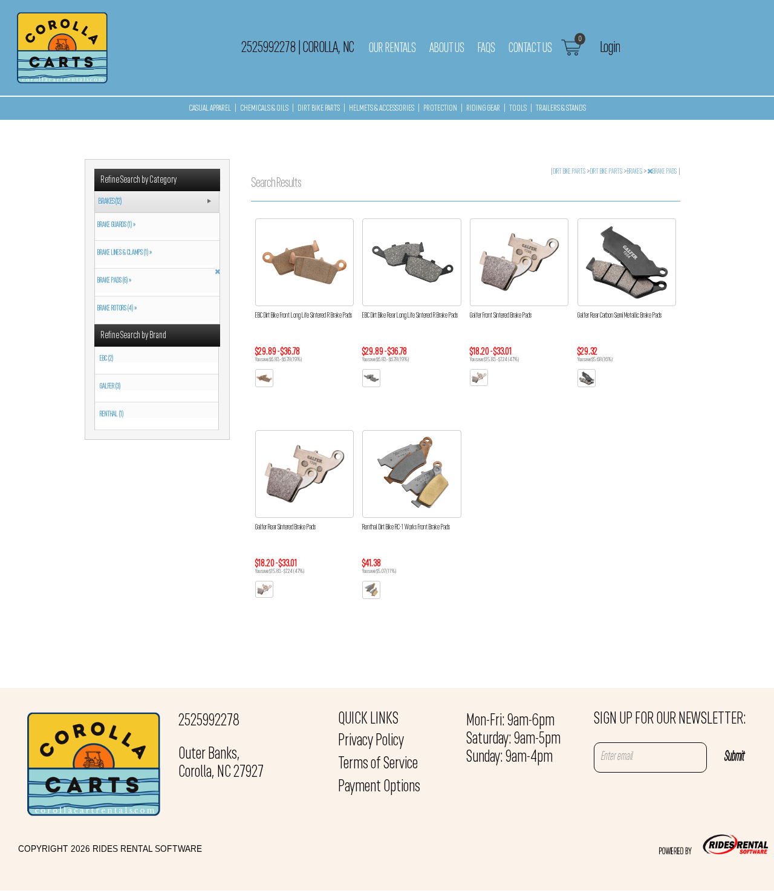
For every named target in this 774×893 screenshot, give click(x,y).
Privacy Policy (371, 741)
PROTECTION (440, 108)
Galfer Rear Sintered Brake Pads (285, 527)
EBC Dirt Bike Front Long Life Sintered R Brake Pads (303, 315)
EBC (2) (106, 358)
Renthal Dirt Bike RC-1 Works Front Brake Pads (406, 527)
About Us (446, 48)
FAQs (486, 48)
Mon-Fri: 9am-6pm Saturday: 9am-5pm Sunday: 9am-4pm (513, 739)
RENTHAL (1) (111, 414)
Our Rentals (392, 48)
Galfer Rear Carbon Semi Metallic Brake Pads (619, 315)
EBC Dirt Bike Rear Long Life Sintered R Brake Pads (410, 315)
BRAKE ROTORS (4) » (116, 308)
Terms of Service (378, 764)
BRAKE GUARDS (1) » (115, 225)
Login (610, 48)
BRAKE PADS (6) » (113, 280)
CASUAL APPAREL (210, 108)
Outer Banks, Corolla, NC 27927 (221, 763)
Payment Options (379, 787)
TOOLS (518, 108)
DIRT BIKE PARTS (319, 108)
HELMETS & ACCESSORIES (381, 108)
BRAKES (635, 171)
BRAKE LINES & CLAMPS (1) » (123, 253)
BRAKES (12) (110, 201)
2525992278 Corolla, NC (297, 48)
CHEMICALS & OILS (264, 108)
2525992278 (208, 721)
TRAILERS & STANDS (561, 108)
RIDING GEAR (483, 108)
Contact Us (530, 48)
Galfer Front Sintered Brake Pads (501, 315)
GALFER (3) (110, 386)
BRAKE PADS (665, 171)
